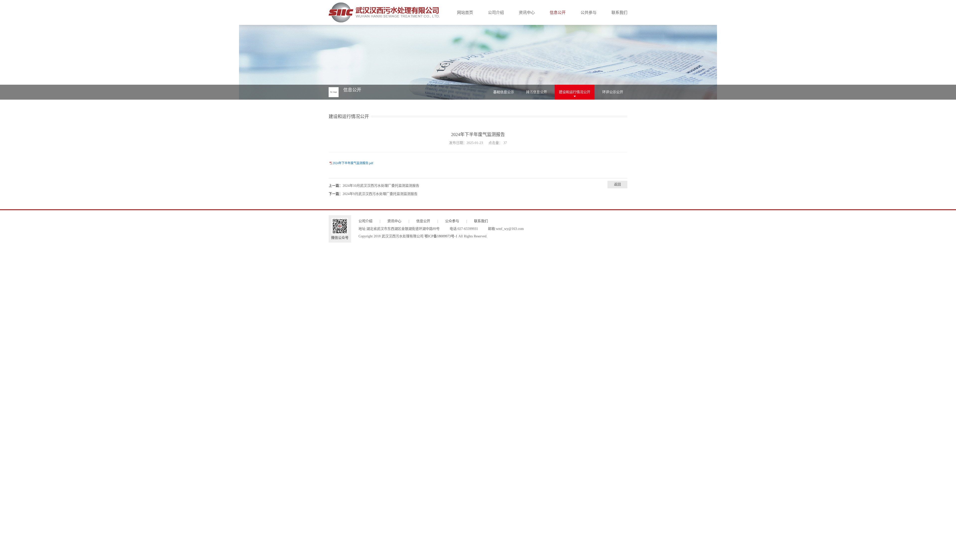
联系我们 (619, 12)
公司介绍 (496, 12)
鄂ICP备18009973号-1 (440, 236)
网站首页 (465, 12)
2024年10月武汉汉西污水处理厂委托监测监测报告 (381, 186)
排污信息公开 (536, 92)
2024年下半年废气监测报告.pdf (353, 163)
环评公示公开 (612, 92)
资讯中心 (527, 12)
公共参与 (589, 12)
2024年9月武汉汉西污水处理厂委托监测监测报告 (380, 194)
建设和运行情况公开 (574, 92)
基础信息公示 (503, 92)
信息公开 (558, 12)
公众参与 (452, 221)
